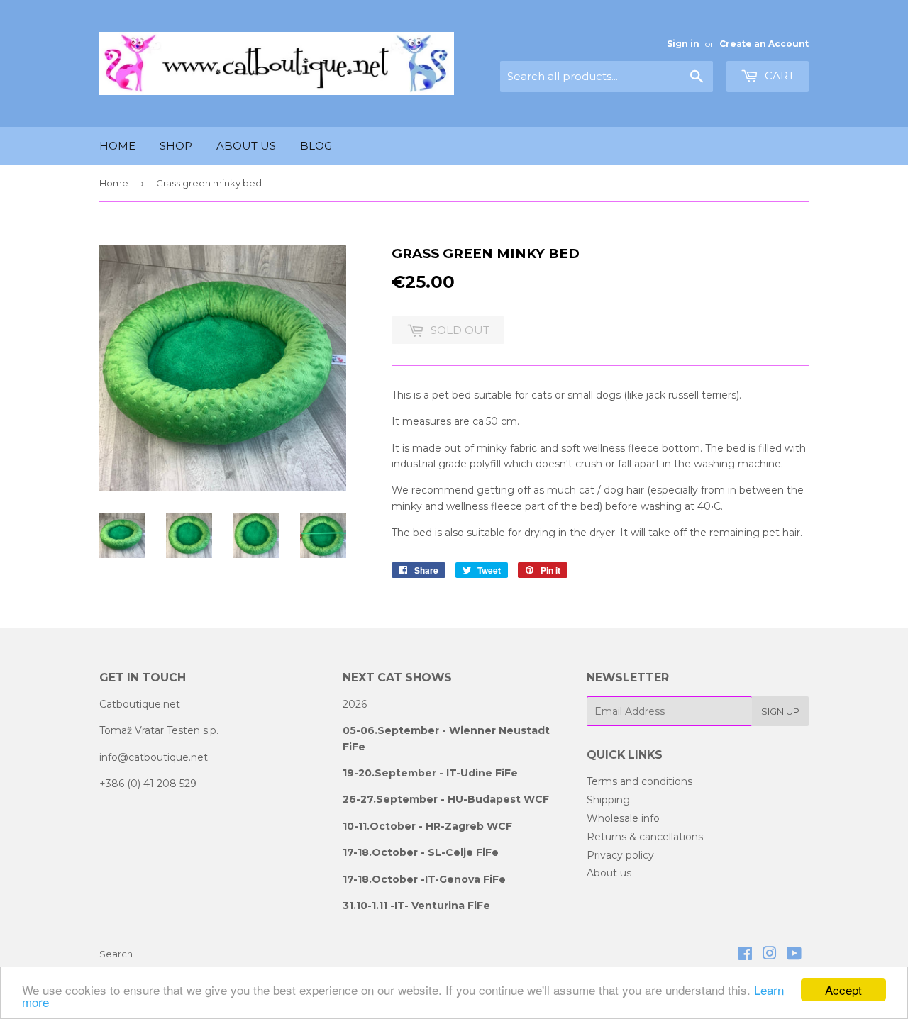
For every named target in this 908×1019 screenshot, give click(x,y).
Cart (778, 75)
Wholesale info (623, 818)
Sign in (683, 43)
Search (116, 953)
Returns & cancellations (645, 836)
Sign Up (780, 711)
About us (246, 145)
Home (117, 145)
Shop (176, 145)
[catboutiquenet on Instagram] (770, 955)
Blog (316, 145)
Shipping (608, 800)
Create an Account (764, 43)
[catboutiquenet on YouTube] (794, 955)
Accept (843, 989)
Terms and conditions (639, 781)
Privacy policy (620, 855)
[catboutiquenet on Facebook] (745, 955)
